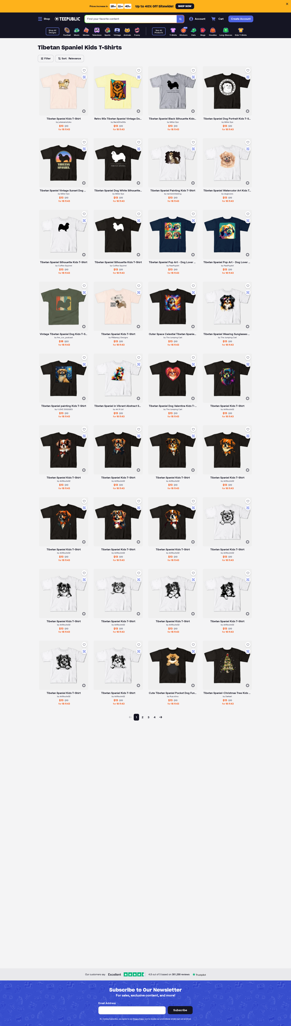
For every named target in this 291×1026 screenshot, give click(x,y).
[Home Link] (67, 19)
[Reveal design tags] (84, 111)
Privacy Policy (138, 1019)
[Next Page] (160, 717)
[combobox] (131, 19)
